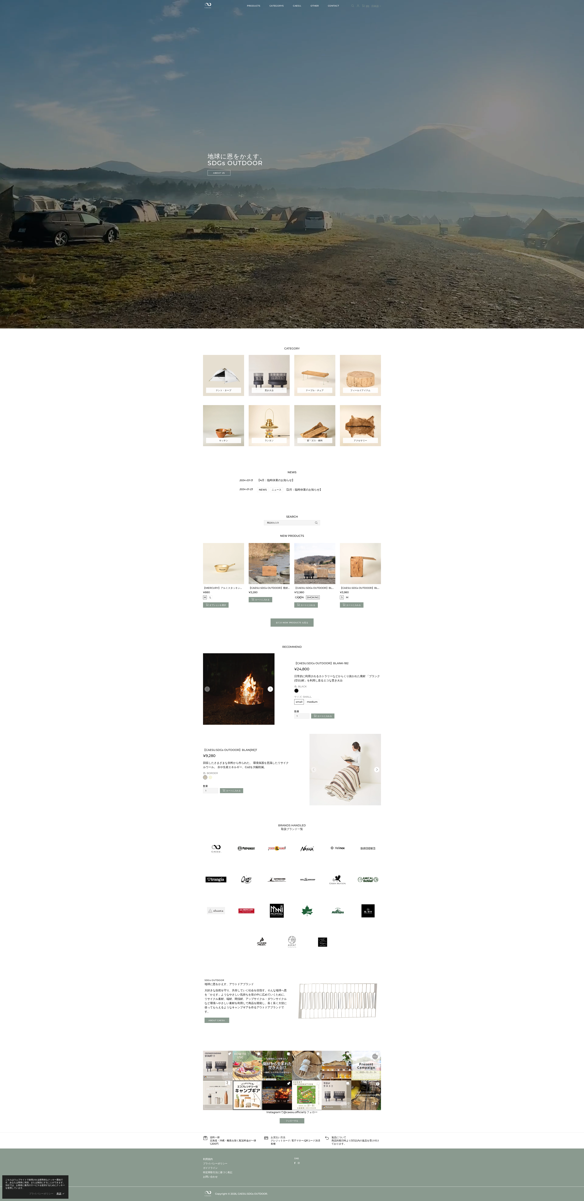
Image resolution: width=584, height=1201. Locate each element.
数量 (296, 711)
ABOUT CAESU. (217, 1020)
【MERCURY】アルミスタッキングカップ (223, 588)
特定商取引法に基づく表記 (217, 1172)
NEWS (263, 489)
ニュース (276, 489)
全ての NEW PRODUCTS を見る (292, 622)
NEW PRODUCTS (292, 536)
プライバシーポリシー (215, 1163)
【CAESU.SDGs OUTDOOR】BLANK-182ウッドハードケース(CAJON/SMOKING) (314, 588)
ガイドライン (210, 1167)
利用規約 (208, 1159)
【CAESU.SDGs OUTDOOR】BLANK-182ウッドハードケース (360, 588)
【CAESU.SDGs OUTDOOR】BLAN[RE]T (230, 750)
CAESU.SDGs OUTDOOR (208, 6)
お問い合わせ (210, 1176)
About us (219, 173)
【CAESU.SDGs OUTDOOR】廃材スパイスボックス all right (269, 588)
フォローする (292, 1120)
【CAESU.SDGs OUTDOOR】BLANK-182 (321, 663)
